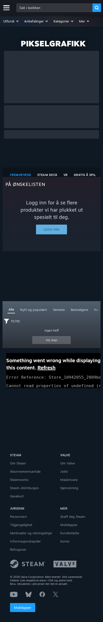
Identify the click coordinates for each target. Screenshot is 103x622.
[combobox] (54, 7)
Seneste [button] (59, 310)
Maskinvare (69, 480)
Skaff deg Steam (72, 517)
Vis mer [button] (52, 340)
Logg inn (52, 229)
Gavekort (17, 496)
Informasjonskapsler (25, 541)
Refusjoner (18, 549)
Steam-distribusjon (24, 488)
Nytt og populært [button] (33, 310)
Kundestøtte (69, 533)
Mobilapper (22, 608)
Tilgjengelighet (21, 525)
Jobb (64, 471)
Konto (65, 541)
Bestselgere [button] (79, 310)
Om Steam (18, 463)
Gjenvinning (69, 488)
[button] (11, 21)
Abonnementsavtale (25, 471)
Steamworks (19, 480)
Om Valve (67, 463)
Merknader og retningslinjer (31, 533)
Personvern (18, 517)
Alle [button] (11, 309)
